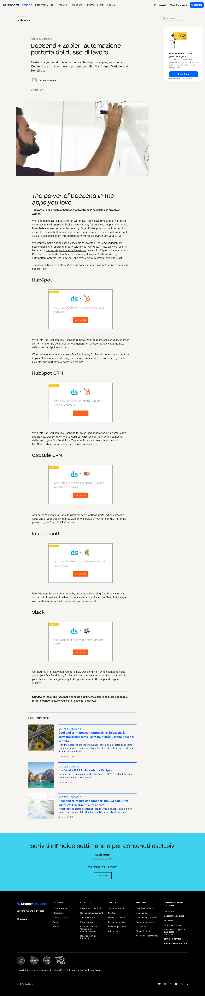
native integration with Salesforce (66, 250)
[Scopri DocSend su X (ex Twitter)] (170, 984)
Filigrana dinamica (145, 922)
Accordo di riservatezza (147, 936)
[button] (183, 74)
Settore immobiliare (117, 922)
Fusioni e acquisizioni (90, 908)
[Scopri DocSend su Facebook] (176, 984)
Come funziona (59, 908)
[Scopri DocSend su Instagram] (182, 984)
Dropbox (40, 911)
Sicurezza (168, 920)
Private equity (86, 922)
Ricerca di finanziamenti (91, 913)
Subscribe (102, 875)
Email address (102, 855)
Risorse (55, 926)
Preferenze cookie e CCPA (176, 943)
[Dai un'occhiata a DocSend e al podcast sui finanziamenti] (187, 984)
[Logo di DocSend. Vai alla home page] (17, 5)
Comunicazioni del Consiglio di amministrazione (89, 928)
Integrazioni (58, 913)
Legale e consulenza (117, 917)
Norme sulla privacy (173, 925)
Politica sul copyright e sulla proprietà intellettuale (174, 931)
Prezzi (55, 922)
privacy (112, 866)
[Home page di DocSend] (31, 904)
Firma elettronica (144, 931)
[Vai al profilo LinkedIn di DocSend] (165, 984)
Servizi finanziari (116, 908)
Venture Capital (87, 917)
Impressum (169, 911)
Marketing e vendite (117, 926)
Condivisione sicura (145, 908)
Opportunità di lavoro (174, 916)
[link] (163, 5)
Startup (111, 913)
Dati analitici (142, 913)
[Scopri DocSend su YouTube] (159, 984)
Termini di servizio (172, 939)
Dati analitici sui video (146, 917)
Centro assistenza (60, 917)
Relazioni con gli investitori (88, 937)
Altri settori (113, 931)
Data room (141, 926)
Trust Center (95, 970)
